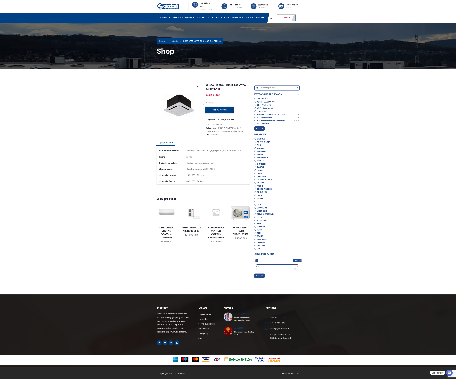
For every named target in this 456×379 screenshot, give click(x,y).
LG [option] (258, 201)
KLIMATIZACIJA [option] (266, 101)
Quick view (168, 222)
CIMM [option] (259, 173)
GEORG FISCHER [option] (264, 189)
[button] (277, 94)
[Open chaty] (449, 373)
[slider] (257, 265)
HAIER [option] (259, 195)
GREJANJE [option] (263, 105)
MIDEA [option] (260, 204)
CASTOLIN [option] (261, 170)
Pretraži (259, 128)
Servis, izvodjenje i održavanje (206, 326)
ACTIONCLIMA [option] (263, 142)
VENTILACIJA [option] (264, 108)
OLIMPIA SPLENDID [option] (265, 214)
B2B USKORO (263, 5)
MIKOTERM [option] (262, 207)
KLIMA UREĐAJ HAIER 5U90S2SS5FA (240, 231)
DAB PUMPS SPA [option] (264, 179)
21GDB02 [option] (261, 138)
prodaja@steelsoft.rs (279, 328)
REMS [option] (259, 229)
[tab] (165, 143)
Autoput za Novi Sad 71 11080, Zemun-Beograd (280, 336)
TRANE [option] (260, 236)
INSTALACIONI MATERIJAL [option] (270, 114)
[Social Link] (159, 342)
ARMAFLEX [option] (261, 151)
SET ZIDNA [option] (262, 98)
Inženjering (203, 333)
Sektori (200, 18)
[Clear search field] (298, 87)
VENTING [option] (261, 245)
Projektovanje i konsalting (205, 316)
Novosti (250, 18)
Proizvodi (162, 18)
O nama (188, 18)
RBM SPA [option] (261, 226)
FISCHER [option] (260, 182)
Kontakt (260, 18)
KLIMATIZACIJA (213, 131)
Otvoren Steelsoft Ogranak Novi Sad (242, 318)
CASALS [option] (260, 167)
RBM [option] (259, 223)
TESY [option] (259, 233)
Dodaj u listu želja (227, 119)
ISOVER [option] (260, 198)
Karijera (225, 18)
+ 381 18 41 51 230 (277, 322)
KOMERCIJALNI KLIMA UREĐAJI (232, 131)
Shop (200, 338)
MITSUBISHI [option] (262, 211)
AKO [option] (259, 145)
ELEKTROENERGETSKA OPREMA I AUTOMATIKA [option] (276, 122)
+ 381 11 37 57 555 (277, 317)
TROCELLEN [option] (262, 239)
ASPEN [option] (260, 154)
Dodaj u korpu (219, 110)
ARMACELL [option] (262, 148)
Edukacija (236, 18)
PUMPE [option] (261, 111)
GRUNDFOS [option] (262, 192)
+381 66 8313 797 (235, 5)
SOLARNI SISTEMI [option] (265, 117)
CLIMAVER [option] (261, 176)
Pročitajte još (173, 222)
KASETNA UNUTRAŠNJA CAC (229, 128)
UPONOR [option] (261, 242)
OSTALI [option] (260, 217)
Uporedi (211, 119)
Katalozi (212, 18)
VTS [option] (258, 248)
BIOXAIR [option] (260, 160)
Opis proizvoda (166, 142)
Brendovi (176, 18)
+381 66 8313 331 (292, 5)
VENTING (214, 134)
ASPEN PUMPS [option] (263, 157)
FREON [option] (260, 186)
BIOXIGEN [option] (261, 164)
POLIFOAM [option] (261, 220)
